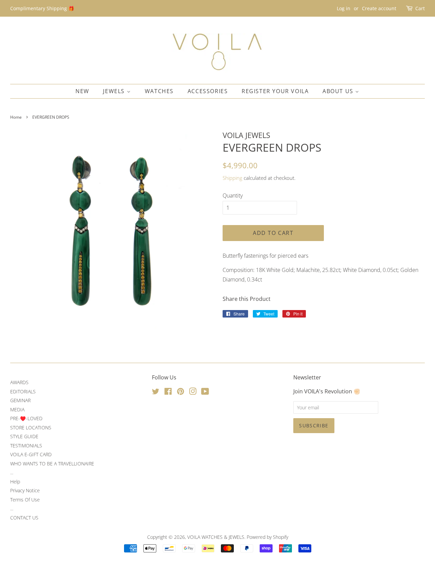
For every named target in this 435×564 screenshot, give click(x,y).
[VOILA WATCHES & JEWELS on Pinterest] (180, 392)
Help (15, 481)
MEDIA (17, 409)
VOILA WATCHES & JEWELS (215, 537)
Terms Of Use (25, 499)
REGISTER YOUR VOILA (275, 91)
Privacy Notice (25, 490)
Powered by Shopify (267, 537)
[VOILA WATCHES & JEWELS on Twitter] (155, 392)
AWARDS (19, 382)
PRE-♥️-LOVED (26, 418)
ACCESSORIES (208, 91)
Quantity (233, 195)
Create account (379, 8)
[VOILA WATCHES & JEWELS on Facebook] (168, 392)
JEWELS (114, 91)
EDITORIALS (23, 391)
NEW (82, 91)
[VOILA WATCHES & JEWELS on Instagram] (192, 392)
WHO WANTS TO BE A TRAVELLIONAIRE (52, 463)
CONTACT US (24, 517)
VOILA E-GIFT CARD (31, 454)
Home (16, 117)
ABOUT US (339, 91)
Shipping (232, 177)
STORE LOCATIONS (30, 427)
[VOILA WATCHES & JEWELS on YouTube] (205, 392)
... (11, 472)
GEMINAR (20, 400)
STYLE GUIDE (24, 436)
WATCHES (159, 91)
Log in (343, 8)
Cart (420, 8)
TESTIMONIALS (26, 445)
